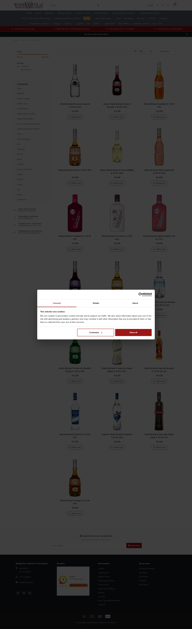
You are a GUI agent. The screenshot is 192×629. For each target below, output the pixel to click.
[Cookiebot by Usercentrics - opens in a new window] (140, 295)
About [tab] (135, 303)
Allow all (133, 332)
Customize (94, 332)
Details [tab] (96, 303)
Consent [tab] (57, 303)
